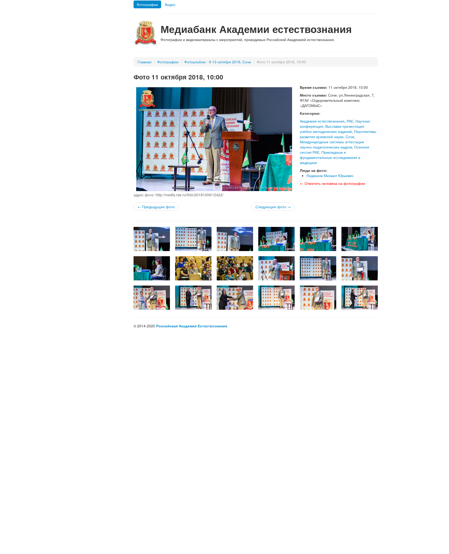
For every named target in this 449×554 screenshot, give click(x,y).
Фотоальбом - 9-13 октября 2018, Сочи (217, 61)
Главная (144, 61)
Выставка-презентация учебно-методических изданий (332, 129)
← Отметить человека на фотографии (332, 183)
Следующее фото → (273, 206)
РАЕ (350, 121)
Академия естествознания (322, 121)
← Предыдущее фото (156, 206)
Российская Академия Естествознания (191, 325)
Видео (170, 4)
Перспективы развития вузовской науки (338, 134)
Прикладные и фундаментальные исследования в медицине (330, 157)
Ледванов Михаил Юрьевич (329, 175)
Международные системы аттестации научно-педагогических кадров (332, 144)
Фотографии (147, 4)
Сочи (350, 136)
